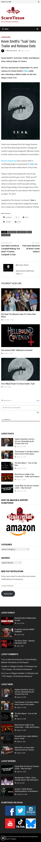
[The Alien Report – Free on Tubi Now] (7, 463)
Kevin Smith (12, 232)
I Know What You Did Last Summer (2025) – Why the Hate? (27, 487)
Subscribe (8, 593)
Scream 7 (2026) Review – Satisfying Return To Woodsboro (26, 790)
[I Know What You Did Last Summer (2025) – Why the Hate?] (7, 486)
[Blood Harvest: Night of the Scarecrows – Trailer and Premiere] (7, 474)
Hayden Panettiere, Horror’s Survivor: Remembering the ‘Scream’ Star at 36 (24, 441)
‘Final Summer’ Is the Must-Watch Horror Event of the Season (27, 453)
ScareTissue (12, 17)
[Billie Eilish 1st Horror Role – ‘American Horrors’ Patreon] (7, 748)
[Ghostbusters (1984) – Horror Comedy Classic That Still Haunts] (7, 778)
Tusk (29, 232)
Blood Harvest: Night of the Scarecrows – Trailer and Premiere (27, 475)
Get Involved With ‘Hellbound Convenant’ (17, 350)
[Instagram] (36, 1)
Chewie (4, 666)
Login (38, 400)
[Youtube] (30, 1)
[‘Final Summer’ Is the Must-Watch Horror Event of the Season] (7, 452)
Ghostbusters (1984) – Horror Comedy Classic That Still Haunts (26, 779)
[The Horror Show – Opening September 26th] (7, 641)
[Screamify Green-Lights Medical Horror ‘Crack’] (7, 736)
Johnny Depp (22, 232)
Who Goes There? (12, 51)
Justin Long (6, 235)
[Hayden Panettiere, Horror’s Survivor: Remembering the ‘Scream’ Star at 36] (7, 439)
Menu (6, 29)
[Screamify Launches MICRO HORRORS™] (7, 630)
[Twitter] (33, 1)
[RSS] (39, 1)
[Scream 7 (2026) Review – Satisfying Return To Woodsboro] (7, 789)
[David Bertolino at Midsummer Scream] (7, 618)
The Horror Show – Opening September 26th (24, 642)
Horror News (6, 37)
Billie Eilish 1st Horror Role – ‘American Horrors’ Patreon (25, 749)
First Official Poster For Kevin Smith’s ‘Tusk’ (18, 384)
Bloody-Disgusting (9, 160)
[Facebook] (27, 1)
